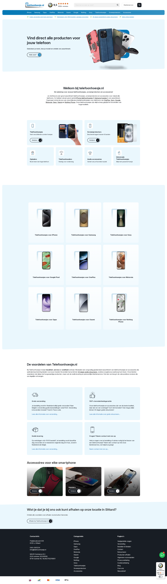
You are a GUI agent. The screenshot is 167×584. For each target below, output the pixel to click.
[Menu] (164, 563)
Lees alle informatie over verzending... (45, 414)
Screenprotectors (114, 12)
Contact (120, 549)
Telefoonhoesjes (100, 12)
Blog (119, 566)
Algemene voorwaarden (125, 557)
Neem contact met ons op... (99, 449)
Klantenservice (128, 5)
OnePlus (52, 12)
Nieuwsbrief (121, 571)
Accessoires (127, 12)
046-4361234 (35, 548)
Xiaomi (68, 12)
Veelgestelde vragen (124, 541)
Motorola (60, 12)
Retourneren (121, 552)
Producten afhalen (123, 555)
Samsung (37, 12)
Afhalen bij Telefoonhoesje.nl (38, 521)
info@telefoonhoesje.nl (38, 550)
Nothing (83, 12)
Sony (90, 12)
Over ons (120, 568)
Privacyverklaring (123, 560)
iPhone (29, 12)
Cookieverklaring (123, 563)
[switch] (161, 576)
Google (76, 12)
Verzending (121, 544)
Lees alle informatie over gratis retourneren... (104, 414)
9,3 (60, 5)
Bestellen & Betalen (124, 547)
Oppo (45, 12)
